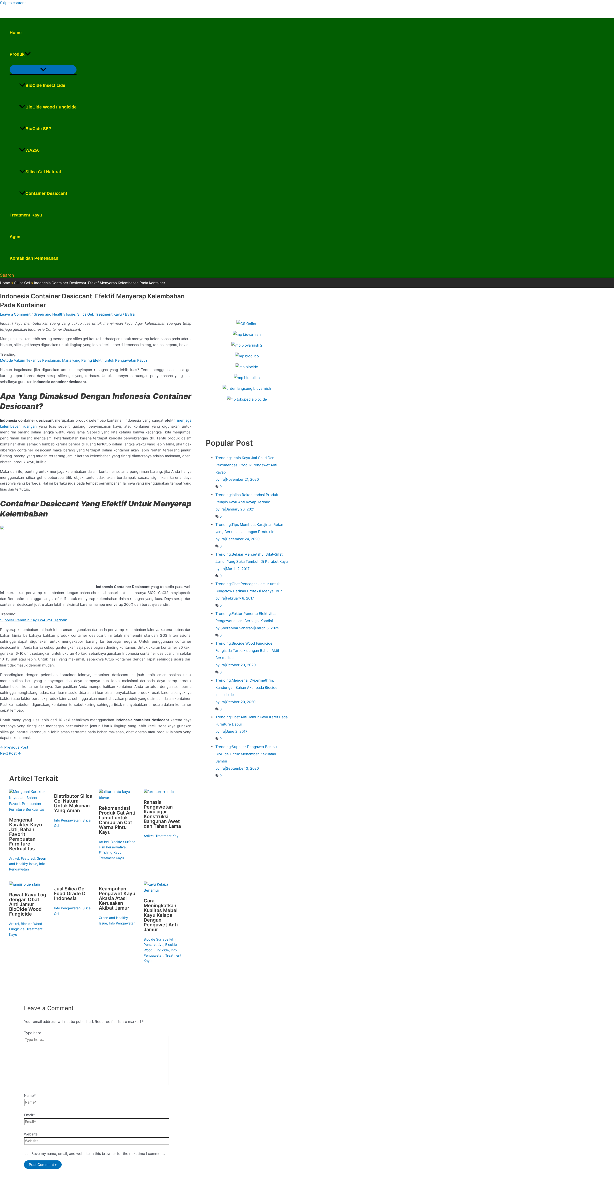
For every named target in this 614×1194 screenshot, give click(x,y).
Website (31, 1134)
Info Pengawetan (67, 820)
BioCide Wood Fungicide (51, 107)
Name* (30, 1095)
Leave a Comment (15, 314)
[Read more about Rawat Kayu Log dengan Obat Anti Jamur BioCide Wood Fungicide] (24, 884)
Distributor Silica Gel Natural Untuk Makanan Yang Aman (73, 803)
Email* (29, 1115)
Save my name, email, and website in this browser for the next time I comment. (98, 1153)
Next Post (10, 753)
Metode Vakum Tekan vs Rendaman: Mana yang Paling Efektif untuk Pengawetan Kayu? (74, 360)
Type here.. (33, 1033)
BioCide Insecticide (45, 85)
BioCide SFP (38, 128)
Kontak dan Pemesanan (34, 258)
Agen (15, 236)
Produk (17, 54)
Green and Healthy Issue (54, 314)
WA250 (32, 150)
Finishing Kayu (110, 852)
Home (16, 32)
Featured (28, 858)
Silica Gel (85, 314)
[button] (27, 54)
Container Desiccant (46, 193)
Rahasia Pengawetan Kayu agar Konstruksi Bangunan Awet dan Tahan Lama (162, 814)
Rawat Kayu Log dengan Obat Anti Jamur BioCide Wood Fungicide (27, 904)
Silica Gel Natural (43, 171)
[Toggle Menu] (43, 69)
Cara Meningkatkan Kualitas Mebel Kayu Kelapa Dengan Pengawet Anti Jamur (161, 915)
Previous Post (14, 747)
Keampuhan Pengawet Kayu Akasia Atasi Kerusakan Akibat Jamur (117, 898)
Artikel (14, 858)
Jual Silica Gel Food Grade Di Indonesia (70, 893)
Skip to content (13, 2)
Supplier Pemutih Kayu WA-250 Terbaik (33, 620)
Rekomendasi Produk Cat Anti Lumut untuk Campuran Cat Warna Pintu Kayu (117, 820)
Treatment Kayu (26, 215)
